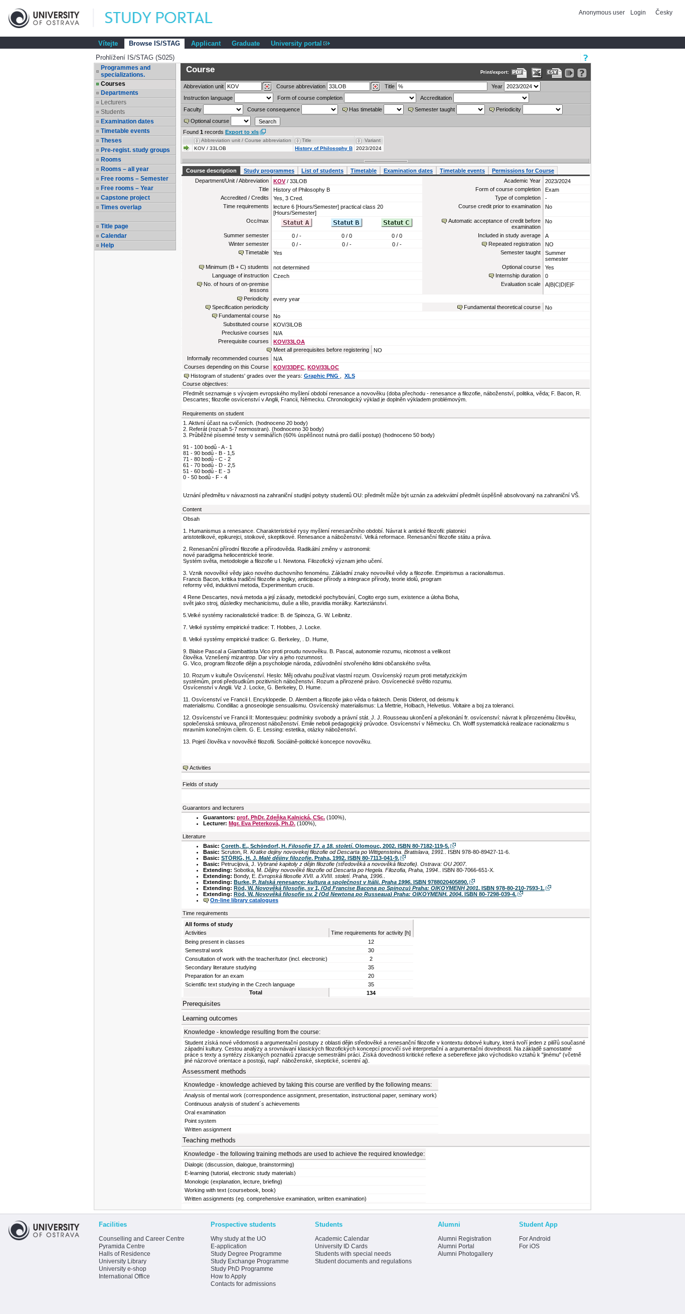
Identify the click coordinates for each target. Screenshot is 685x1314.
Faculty (193, 109)
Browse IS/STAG (154, 43)
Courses (113, 83)
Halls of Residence (124, 1253)
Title (390, 86)
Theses (111, 140)
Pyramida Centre (122, 1246)
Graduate (246, 43)
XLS (350, 376)
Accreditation (436, 98)
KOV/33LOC (323, 367)
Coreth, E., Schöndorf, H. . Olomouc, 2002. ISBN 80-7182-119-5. (335, 846)
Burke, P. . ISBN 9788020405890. (351, 882)
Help (107, 245)
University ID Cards (341, 1246)
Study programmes (269, 171)
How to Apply (228, 1276)
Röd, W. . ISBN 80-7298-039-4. (375, 894)
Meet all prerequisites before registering (321, 350)
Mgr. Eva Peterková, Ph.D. (262, 823)
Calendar (114, 235)
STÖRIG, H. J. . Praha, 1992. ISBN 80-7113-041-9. (310, 858)
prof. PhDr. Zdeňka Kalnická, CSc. (281, 817)
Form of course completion (309, 98)
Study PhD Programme (242, 1268)
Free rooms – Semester (134, 178)
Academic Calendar (342, 1238)
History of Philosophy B (324, 148)
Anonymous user (602, 12)
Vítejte (108, 43)
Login (638, 12)
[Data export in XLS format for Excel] (537, 73)
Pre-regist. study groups (135, 150)
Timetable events (125, 130)
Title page (114, 226)
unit (204, 86)
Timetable (364, 171)
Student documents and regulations (363, 1261)
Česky (663, 12)
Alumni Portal (456, 1246)
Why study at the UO (238, 1238)
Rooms (111, 159)
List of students (322, 171)
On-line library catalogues (244, 900)
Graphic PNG (322, 376)
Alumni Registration (464, 1238)
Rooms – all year (125, 169)
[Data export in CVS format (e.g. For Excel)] (554, 73)
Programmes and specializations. (125, 71)
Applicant (206, 43)
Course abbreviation (300, 86)
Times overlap (121, 207)
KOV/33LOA (289, 342)
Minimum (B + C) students (237, 267)
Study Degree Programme (246, 1253)
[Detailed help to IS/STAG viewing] (582, 73)
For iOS (529, 1246)
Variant (373, 140)
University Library (122, 1261)
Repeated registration (514, 244)
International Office (124, 1276)
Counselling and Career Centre (142, 1238)
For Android (535, 1238)
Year (496, 86)
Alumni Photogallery (465, 1253)
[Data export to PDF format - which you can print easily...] (519, 73)
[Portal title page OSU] (168, 18)
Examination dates (127, 121)
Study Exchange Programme (250, 1261)
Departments (119, 92)
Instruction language (208, 98)
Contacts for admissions (243, 1283)
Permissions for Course (523, 171)
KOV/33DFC (288, 367)
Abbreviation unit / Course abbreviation (246, 140)
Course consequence (273, 109)
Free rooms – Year (127, 188)
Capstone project (125, 197)
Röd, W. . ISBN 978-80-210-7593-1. (389, 888)
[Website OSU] (51, 18)
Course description (211, 171)
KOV (279, 181)
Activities (200, 768)
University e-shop (122, 1268)
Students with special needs (353, 1253)
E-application (229, 1246)
